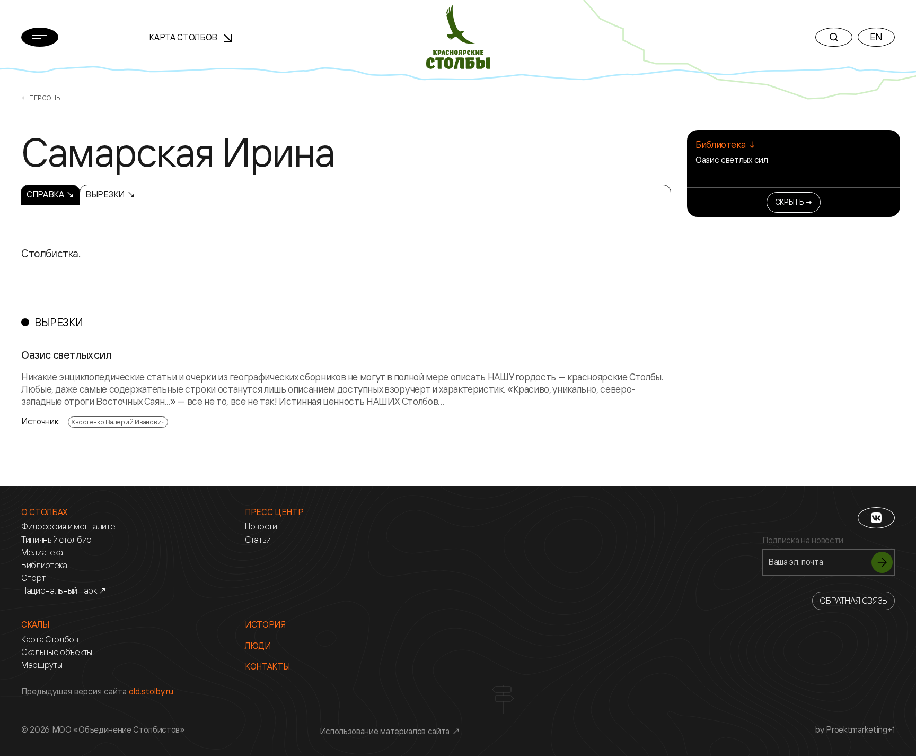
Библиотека (44, 565)
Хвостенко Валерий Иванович (118, 422)
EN (876, 36)
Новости (261, 527)
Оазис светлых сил (731, 159)
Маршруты (41, 665)
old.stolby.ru (151, 691)
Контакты (267, 667)
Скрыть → (794, 201)
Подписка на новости (802, 540)
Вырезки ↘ (110, 194)
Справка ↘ (50, 194)
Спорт (33, 578)
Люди (258, 646)
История (265, 625)
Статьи (258, 540)
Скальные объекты (56, 652)
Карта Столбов (184, 37)
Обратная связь (853, 600)
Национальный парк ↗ (64, 591)
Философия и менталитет (70, 527)
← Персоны (41, 97)
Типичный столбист (58, 540)
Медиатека (42, 553)
